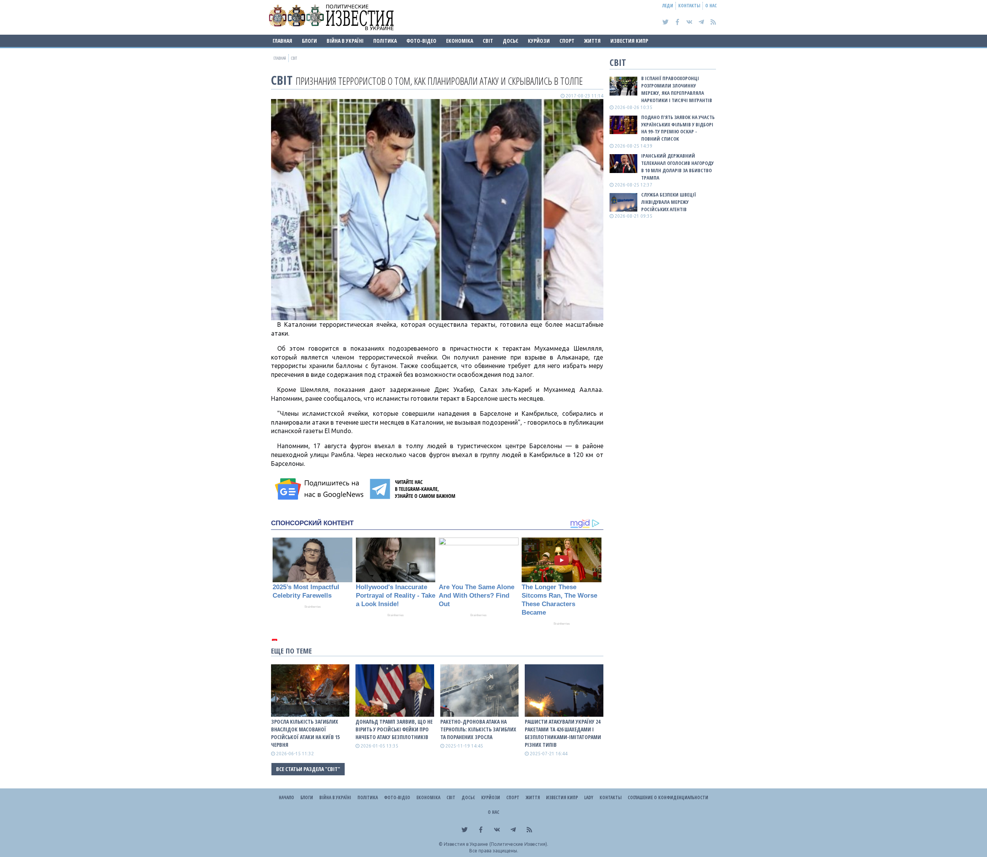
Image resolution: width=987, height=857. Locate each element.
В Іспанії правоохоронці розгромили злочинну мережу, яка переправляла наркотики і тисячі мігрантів (676, 89)
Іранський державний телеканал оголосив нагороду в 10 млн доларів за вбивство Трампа (677, 166)
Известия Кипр (629, 40)
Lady (588, 797)
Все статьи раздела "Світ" (308, 769)
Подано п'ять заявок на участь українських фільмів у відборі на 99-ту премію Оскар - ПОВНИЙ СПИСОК (678, 128)
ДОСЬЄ (510, 40)
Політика (385, 40)
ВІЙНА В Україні (345, 40)
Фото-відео (421, 40)
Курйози (539, 40)
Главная (282, 40)
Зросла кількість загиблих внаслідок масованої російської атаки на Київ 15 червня (305, 733)
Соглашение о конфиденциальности (668, 797)
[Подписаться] (320, 489)
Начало (286, 797)
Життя (592, 40)
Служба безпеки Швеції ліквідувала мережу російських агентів (668, 202)
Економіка (459, 40)
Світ (488, 40)
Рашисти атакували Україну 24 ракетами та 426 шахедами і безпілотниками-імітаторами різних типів (563, 733)
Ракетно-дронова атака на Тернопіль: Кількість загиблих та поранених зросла (478, 729)
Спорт (566, 40)
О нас (711, 5)
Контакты (689, 5)
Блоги (309, 40)
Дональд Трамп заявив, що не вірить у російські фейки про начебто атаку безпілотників (394, 729)
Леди (667, 5)
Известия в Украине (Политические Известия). (496, 844)
